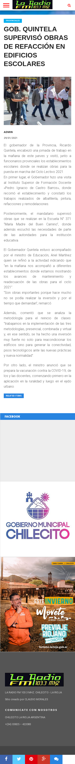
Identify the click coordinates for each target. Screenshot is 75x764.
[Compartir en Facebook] (6, 759)
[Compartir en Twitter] (18, 759)
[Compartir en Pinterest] (31, 759)
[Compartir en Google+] (44, 759)
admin (8, 132)
